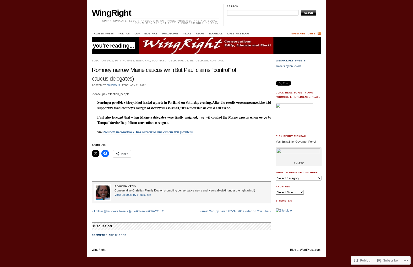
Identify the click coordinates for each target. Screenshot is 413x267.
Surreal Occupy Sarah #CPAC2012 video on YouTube (235, 211)
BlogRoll (216, 33)
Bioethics (151, 33)
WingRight (111, 13)
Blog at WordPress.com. (305, 249)
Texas (187, 33)
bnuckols (113, 85)
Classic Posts (104, 33)
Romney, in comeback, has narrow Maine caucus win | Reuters (147, 132)
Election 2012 (102, 60)
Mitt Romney (124, 60)
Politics (124, 33)
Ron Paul (217, 60)
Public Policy (177, 60)
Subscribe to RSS (303, 33)
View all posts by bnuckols (132, 194)
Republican (199, 60)
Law (137, 33)
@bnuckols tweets (291, 60)
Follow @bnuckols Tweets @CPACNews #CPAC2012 (128, 211)
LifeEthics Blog (238, 33)
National (143, 60)
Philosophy (170, 33)
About (200, 33)
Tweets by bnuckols (288, 66)
